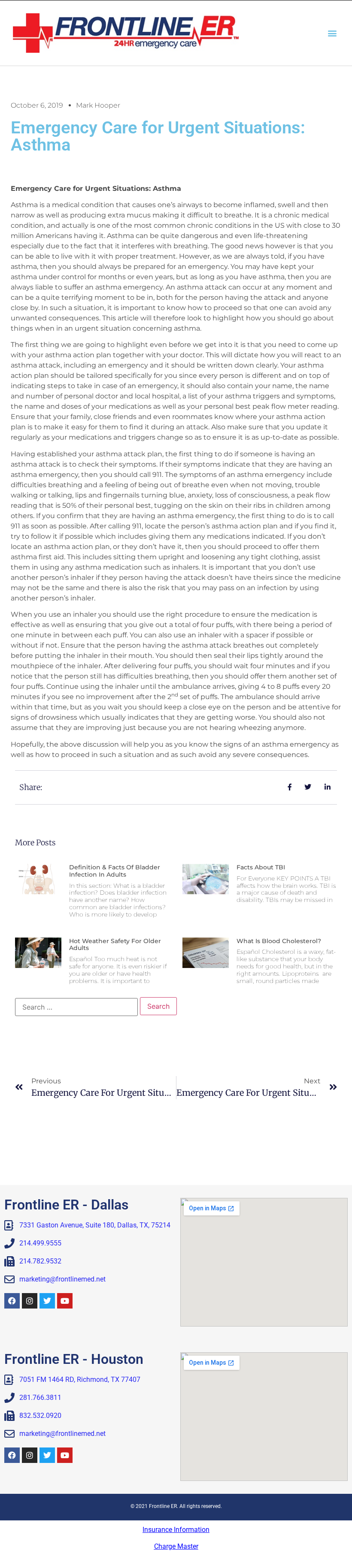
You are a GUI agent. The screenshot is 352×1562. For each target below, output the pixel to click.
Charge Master (176, 1546)
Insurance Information (176, 1530)
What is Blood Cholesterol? (279, 941)
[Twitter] (47, 1301)
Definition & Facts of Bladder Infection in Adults (114, 870)
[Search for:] (76, 1007)
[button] (332, 33)
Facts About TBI (261, 867)
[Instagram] (29, 1301)
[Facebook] (12, 1301)
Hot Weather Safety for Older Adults (115, 944)
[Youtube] (65, 1301)
